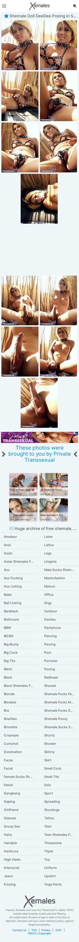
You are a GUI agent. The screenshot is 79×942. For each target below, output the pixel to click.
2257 (58, 930)
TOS (34, 930)
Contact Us (19, 930)
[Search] (75, 6)
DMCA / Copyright (39, 933)
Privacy (46, 930)
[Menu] (4, 6)
